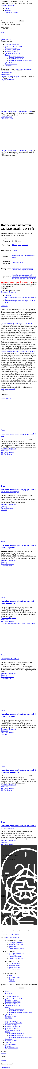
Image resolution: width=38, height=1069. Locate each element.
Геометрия (15, 262)
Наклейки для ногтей (16, 944)
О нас (10, 975)
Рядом (3, 430)
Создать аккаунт (6, 1067)
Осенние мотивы (14, 969)
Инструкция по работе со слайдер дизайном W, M (17, 323)
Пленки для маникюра (16, 57)
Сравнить (8, 1046)
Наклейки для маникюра (20, 277)
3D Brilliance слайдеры (16, 953)
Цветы (22, 262)
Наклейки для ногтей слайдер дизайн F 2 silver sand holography (18, 771)
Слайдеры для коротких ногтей (22, 270)
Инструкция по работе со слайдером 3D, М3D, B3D (18, 351)
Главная (3, 76)
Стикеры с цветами (15, 957)
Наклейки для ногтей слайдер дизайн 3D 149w (16, 150)
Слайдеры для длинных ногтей (22, 268)
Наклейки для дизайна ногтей (22, 275)
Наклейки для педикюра (28, 278)
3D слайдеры (13, 955)
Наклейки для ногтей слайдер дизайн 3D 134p (16, 111)
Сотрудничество (14, 977)
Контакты (12, 981)
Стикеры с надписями (16, 958)
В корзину (4, 288)
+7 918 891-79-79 (13, 934)
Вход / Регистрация (11, 1048)
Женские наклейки (18, 255)
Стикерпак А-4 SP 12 (10, 659)
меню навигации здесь (23, 69)
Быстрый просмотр (7, 452)
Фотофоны (12, 946)
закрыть (3, 1053)
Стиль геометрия (14, 967)
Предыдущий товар (7, 80)
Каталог (11, 979)
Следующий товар (7, 118)
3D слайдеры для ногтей (20, 245)
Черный (14, 250)
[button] (4, 450)
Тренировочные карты (16, 948)
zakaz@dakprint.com (12, 937)
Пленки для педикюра (16, 58)
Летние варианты (14, 963)
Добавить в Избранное (8, 292)
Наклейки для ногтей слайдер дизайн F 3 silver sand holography (18, 491)
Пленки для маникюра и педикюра (20, 60)
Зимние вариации (14, 965)
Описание (8, 295)
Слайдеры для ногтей (13, 76)
